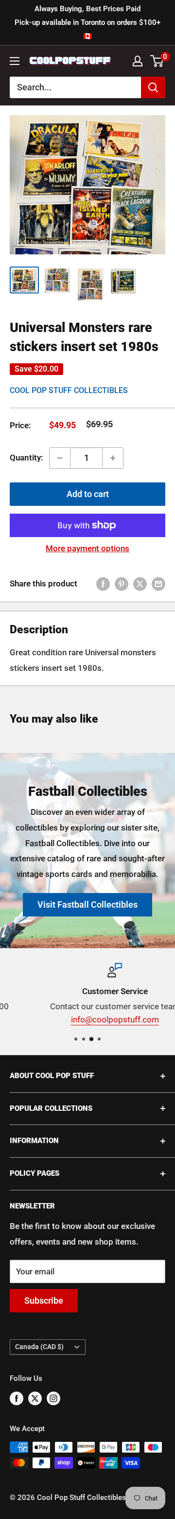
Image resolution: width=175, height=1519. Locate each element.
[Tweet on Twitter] (140, 584)
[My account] (137, 61)
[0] (157, 61)
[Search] (153, 87)
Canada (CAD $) (39, 1347)
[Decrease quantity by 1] (60, 458)
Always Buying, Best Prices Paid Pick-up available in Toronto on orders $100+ (87, 22)
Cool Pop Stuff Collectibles (69, 390)
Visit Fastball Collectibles (87, 904)
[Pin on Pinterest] (121, 584)
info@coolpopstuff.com (88, 1020)
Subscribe (43, 1300)
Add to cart (88, 494)
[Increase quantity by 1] (113, 458)
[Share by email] (158, 584)
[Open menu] (14, 61)
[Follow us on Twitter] (35, 1398)
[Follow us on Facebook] (16, 1398)
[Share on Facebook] (103, 584)
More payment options (87, 548)
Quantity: (26, 457)
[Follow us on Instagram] (53, 1398)
